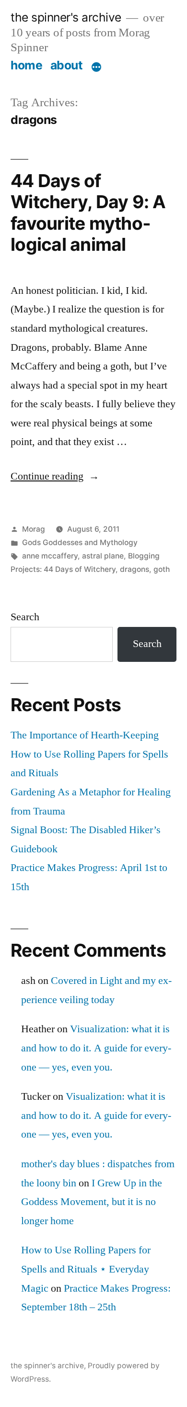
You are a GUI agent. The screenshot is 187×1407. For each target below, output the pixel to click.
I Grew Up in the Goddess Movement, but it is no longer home (91, 1202)
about (66, 65)
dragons (134, 569)
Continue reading (55, 476)
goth (161, 569)
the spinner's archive (66, 17)
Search (25, 617)
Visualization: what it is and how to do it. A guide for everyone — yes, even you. (96, 1047)
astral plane (103, 555)
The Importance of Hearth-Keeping (85, 735)
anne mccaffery (50, 555)
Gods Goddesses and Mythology (80, 542)
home (26, 65)
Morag (33, 529)
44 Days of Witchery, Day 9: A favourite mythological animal (88, 213)
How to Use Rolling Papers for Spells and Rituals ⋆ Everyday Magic (86, 1269)
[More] (96, 67)
